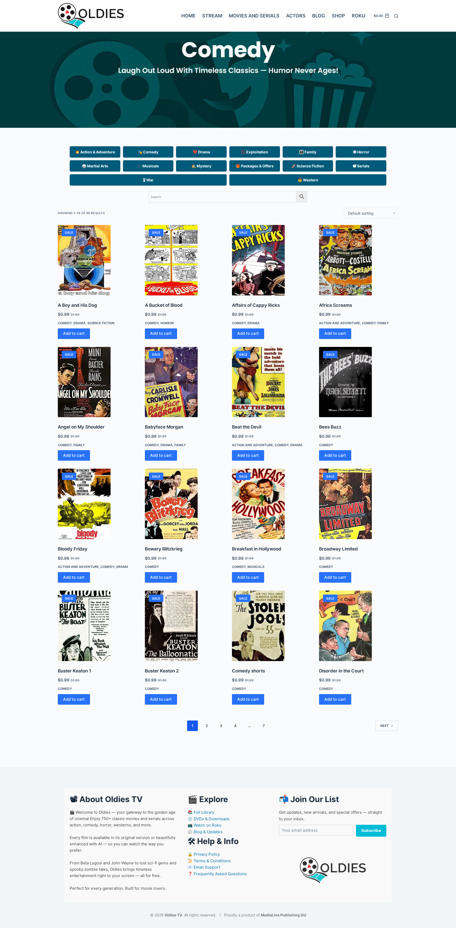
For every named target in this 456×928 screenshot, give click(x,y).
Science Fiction (101, 323)
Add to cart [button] (74, 333)
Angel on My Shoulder (81, 427)
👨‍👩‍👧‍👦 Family (307, 152)
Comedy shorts (248, 670)
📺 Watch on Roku (204, 825)
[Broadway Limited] (358, 504)
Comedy (65, 323)
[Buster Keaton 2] (184, 626)
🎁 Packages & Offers (255, 166)
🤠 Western (308, 180)
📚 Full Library (201, 812)
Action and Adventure (339, 323)
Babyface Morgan (164, 427)
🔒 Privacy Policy (204, 854)
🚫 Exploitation (254, 152)
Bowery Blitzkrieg (164, 549)
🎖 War (148, 180)
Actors (296, 15)
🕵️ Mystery (201, 166)
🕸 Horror (361, 152)
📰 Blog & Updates (205, 831)
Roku (358, 15)
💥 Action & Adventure (95, 152)
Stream (212, 15)
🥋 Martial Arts (95, 166)
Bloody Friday (72, 549)
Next (384, 726)
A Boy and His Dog (77, 305)
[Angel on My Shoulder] (97, 382)
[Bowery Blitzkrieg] (184, 504)
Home (188, 15)
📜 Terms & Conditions (209, 860)
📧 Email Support (204, 867)
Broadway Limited (338, 549)
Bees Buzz (330, 427)
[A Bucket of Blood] (184, 260)
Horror (167, 323)
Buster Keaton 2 (162, 670)
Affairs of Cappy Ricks (256, 305)
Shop (338, 15)
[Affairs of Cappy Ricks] (271, 260)
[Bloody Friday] (97, 504)
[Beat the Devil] (271, 382)
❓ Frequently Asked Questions (217, 873)
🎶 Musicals (148, 166)
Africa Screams (335, 305)
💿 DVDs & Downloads (209, 818)
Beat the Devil (246, 427)
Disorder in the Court (341, 670)
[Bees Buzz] (358, 382)
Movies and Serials (254, 15)
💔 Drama (201, 152)
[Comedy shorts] (271, 626)
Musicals (256, 567)
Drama (79, 323)
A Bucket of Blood (164, 305)
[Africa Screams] (358, 260)
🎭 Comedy (148, 152)
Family (383, 323)
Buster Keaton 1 (74, 670)
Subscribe (371, 830)
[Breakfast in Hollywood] (271, 504)
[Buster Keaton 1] (97, 626)
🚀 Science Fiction (307, 166)
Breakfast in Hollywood (256, 549)
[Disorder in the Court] (358, 626)
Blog (318, 15)
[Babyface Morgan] (184, 382)
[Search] (396, 16)
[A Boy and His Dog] (97, 260)
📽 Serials (361, 166)
